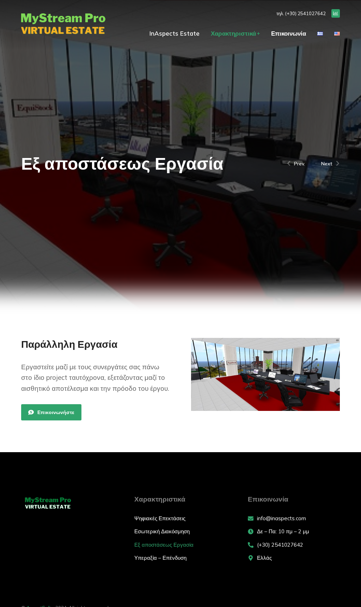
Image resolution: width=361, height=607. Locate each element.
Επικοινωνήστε (55, 412)
